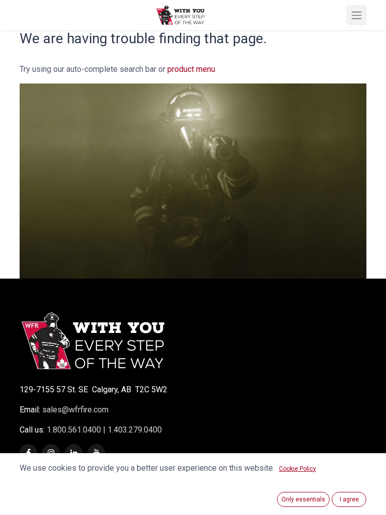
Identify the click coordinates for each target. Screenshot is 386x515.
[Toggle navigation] (356, 15)
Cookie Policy (297, 468)
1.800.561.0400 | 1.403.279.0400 (103, 430)
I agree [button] (349, 499)
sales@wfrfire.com (75, 409)
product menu (191, 69)
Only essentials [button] (303, 499)
